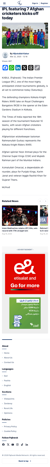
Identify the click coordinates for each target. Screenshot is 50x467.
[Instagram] (17, 444)
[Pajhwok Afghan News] (19, 3)
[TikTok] (22, 444)
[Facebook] (3, 444)
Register (44, 3)
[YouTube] (12, 444)
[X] (8, 444)
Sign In (35, 3)
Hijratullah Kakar (21, 53)
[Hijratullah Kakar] (5, 55)
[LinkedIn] (26, 444)
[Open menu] (4, 3)
